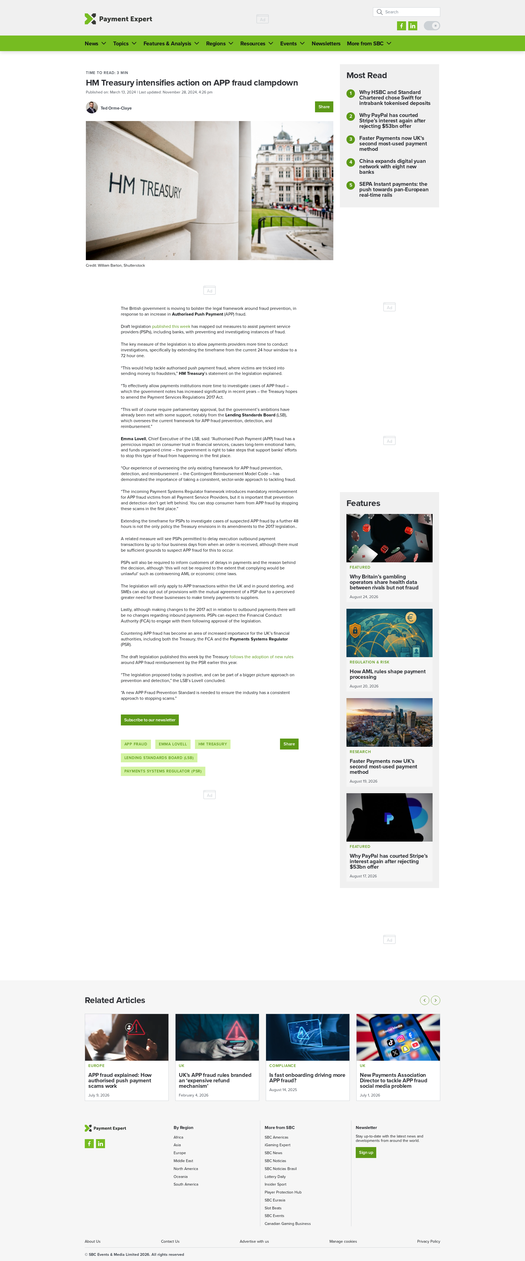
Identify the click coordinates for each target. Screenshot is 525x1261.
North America (186, 1169)
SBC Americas (276, 1137)
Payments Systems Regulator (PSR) (163, 771)
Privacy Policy (428, 1241)
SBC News (273, 1153)
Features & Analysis (167, 43)
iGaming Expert (277, 1145)
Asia (177, 1145)
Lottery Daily (275, 1177)
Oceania (181, 1177)
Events (288, 43)
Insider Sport (275, 1184)
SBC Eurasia (275, 1200)
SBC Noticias (275, 1161)
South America (186, 1184)
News (91, 43)
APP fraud (135, 744)
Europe (180, 1153)
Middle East (183, 1161)
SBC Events (274, 1216)
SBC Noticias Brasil (281, 1169)
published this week (171, 326)
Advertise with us (254, 1241)
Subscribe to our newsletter (150, 720)
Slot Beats (273, 1208)
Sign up (366, 1152)
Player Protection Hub (283, 1192)
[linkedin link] (412, 25)
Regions (216, 43)
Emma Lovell (173, 744)
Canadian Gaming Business (288, 1224)
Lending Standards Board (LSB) (159, 758)
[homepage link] (118, 19)
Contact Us (170, 1241)
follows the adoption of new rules (261, 657)
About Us (93, 1241)
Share (324, 107)
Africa (178, 1137)
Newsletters (326, 43)
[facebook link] (401, 25)
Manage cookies (343, 1241)
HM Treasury (213, 744)
